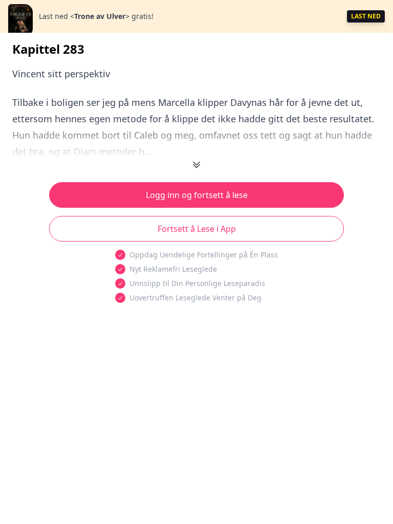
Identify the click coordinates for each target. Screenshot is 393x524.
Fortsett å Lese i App (197, 228)
